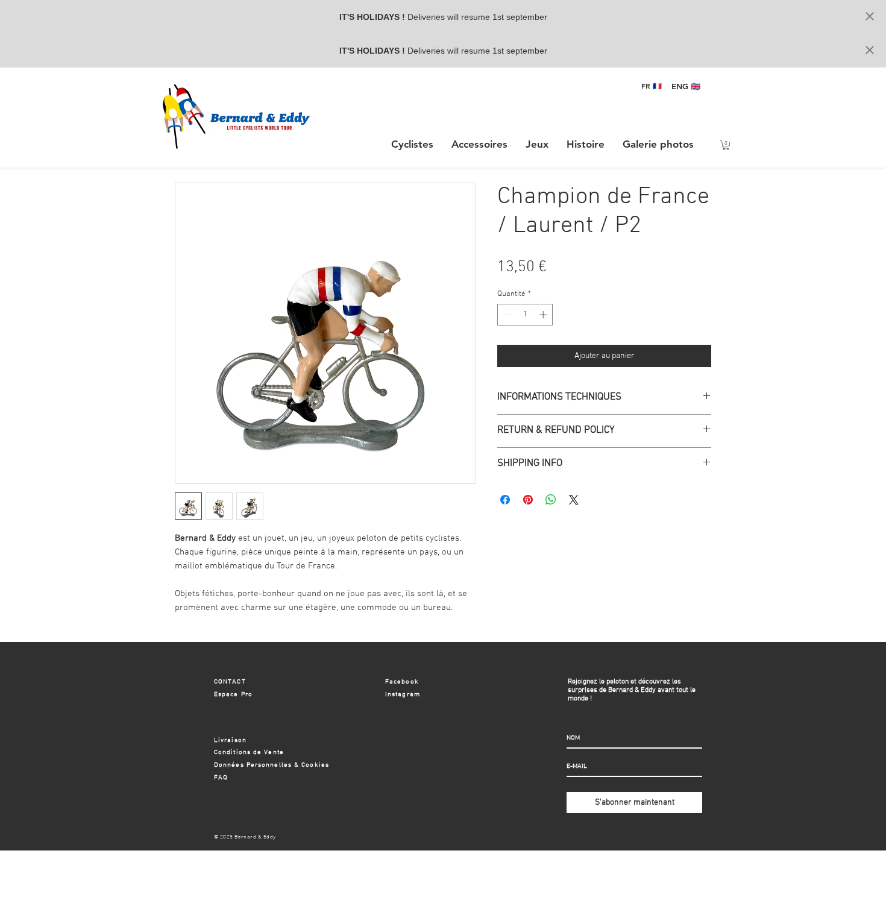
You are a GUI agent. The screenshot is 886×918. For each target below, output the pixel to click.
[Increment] (544, 314)
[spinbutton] (525, 314)
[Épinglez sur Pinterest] (528, 499)
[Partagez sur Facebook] (505, 499)
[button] (479, 144)
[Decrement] (506, 314)
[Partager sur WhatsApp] (551, 499)
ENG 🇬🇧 (685, 86)
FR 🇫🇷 (651, 85)
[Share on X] (574, 499)
